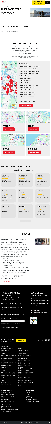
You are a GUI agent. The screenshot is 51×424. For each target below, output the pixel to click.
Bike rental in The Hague (24, 355)
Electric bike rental (6, 406)
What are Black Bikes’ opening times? (11, 304)
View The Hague (34, 152)
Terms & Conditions (31, 397)
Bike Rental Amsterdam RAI (26, 89)
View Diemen (34, 129)
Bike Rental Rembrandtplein (26, 96)
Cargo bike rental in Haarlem (8, 374)
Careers (28, 396)
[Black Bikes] (4, 2)
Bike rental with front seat (7, 396)
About (28, 392)
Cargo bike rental (5, 404)
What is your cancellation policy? (9, 327)
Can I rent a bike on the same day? (10, 314)
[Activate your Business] (49, 422)
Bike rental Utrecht (22, 358)
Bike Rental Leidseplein (25, 80)
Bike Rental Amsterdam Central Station (29, 71)
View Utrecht (9, 129)
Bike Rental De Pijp (24, 82)
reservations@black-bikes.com (41, 300)
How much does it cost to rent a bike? (11, 323)
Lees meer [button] (21, 184)
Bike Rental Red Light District (26, 76)
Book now (21, 340)
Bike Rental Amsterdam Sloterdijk (28, 69)
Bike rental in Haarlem (23, 357)
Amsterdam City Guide (32, 401)
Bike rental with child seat (7, 397)
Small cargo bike (5, 392)
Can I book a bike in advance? (8, 318)
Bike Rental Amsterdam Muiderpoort (28, 85)
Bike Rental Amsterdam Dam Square (28, 73)
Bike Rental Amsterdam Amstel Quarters (29, 66)
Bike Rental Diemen (6, 382)
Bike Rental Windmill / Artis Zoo (27, 101)
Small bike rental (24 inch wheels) (10, 409)
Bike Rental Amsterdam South (27, 92)
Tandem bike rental (6, 403)
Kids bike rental (5, 408)
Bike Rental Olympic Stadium (27, 87)
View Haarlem (9, 152)
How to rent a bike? (31, 399)
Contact (28, 394)
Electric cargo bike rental (7, 394)
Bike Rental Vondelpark (25, 78)
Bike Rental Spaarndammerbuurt (27, 99)
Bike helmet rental (6, 399)
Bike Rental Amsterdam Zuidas (27, 94)
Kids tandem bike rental (7, 401)
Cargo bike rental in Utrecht (8, 372)
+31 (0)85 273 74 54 (38, 298)
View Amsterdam (26, 105)
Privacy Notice (24, 422)
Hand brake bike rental (7, 411)
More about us (5, 281)
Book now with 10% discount (38, 2)
